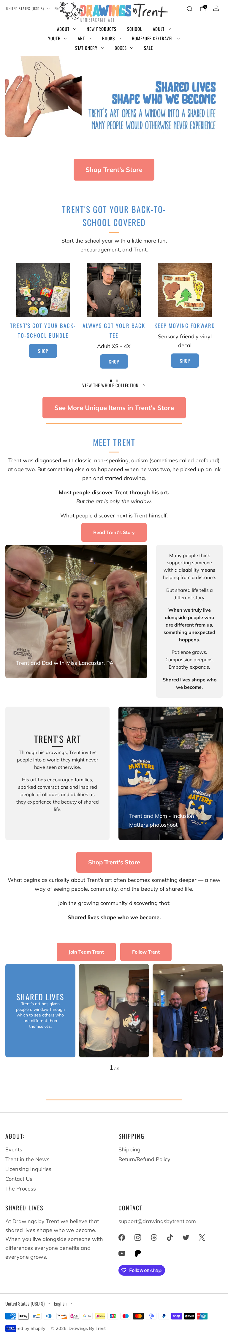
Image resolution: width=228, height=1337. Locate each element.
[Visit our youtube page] (122, 1253)
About (63, 29)
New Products (101, 29)
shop (43, 351)
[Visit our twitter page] (186, 1237)
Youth (54, 38)
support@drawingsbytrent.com (157, 1221)
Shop (185, 360)
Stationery (86, 47)
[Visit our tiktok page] (170, 1237)
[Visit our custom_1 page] (138, 1253)
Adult (158, 29)
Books (108, 38)
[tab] (111, 381)
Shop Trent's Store (114, 169)
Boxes (121, 47)
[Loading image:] (43, 315)
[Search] (189, 9)
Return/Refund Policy (144, 1159)
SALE (148, 47)
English (60, 1303)
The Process (20, 1188)
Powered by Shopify (25, 1328)
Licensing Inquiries (28, 1169)
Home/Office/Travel (152, 38)
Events (13, 1149)
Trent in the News (27, 1159)
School (134, 29)
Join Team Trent (86, 952)
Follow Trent (146, 952)
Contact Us (18, 1178)
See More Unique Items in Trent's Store (114, 408)
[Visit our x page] (202, 1237)
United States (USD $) (25, 8)
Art (81, 38)
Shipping (129, 1149)
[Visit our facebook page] (122, 1237)
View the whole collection (110, 385)
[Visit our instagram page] (138, 1237)
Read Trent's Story (114, 532)
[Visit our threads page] (154, 1237)
